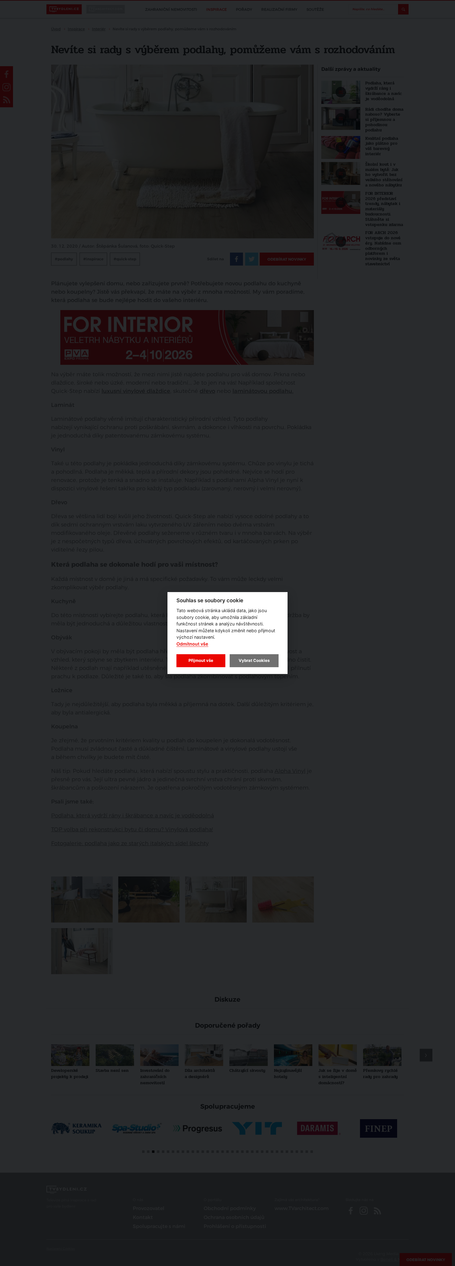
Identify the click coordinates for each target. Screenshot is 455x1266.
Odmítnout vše (192, 643)
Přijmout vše (200, 660)
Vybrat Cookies (254, 660)
